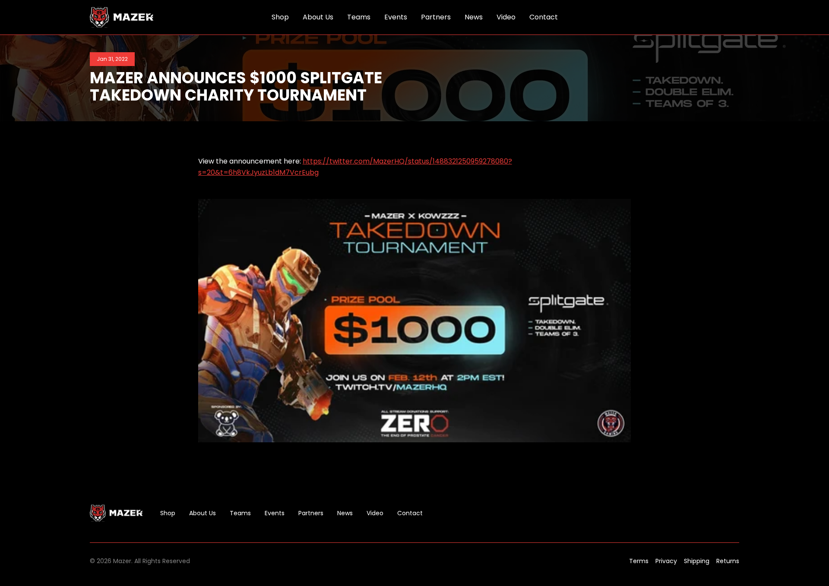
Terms (639, 561)
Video (375, 513)
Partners (310, 513)
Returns (727, 561)
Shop (167, 513)
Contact (410, 513)
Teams (240, 513)
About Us (202, 513)
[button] (734, 17)
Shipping (696, 561)
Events (275, 513)
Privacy (666, 561)
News (345, 513)
